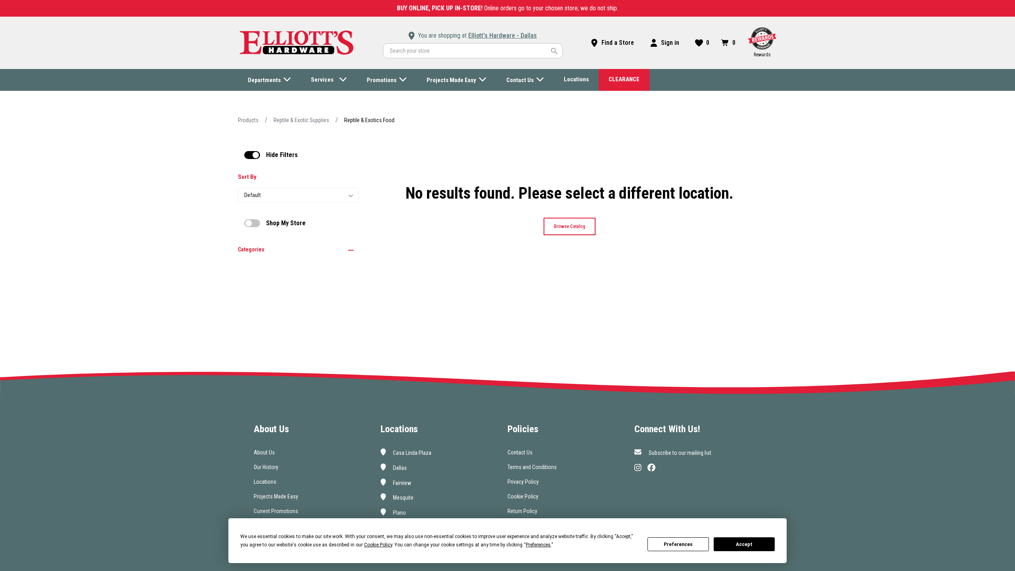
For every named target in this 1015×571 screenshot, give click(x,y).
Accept (744, 544)
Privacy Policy (523, 482)
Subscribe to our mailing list (679, 453)
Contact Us (520, 452)
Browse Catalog (569, 226)
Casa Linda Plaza (411, 453)
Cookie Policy (523, 496)
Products (248, 120)
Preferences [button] (538, 545)
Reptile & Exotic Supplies (301, 120)
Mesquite (403, 497)
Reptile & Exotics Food (369, 120)
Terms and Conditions (532, 467)
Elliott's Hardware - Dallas (502, 35)
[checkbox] (252, 155)
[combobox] (472, 51)
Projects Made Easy (276, 496)
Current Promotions (276, 511)
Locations (265, 482)
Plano (399, 513)
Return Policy (522, 511)
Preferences (678, 544)
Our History (266, 467)
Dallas (399, 468)
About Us (264, 452)
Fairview (401, 482)
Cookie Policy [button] (378, 545)
